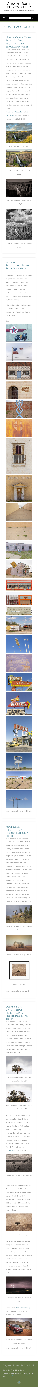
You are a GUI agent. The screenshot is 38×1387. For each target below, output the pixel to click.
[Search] (32, 18)
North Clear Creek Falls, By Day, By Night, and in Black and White (19, 42)
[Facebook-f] (19, 1382)
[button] (3, 17)
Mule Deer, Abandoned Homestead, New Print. (17, 831)
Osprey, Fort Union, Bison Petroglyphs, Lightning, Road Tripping (17, 1013)
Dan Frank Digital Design (16, 1370)
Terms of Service (26, 1375)
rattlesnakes (10, 1150)
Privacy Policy (12, 1375)
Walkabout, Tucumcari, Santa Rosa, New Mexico (18, 265)
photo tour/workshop (22, 1308)
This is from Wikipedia (14, 112)
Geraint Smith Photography (19, 5)
